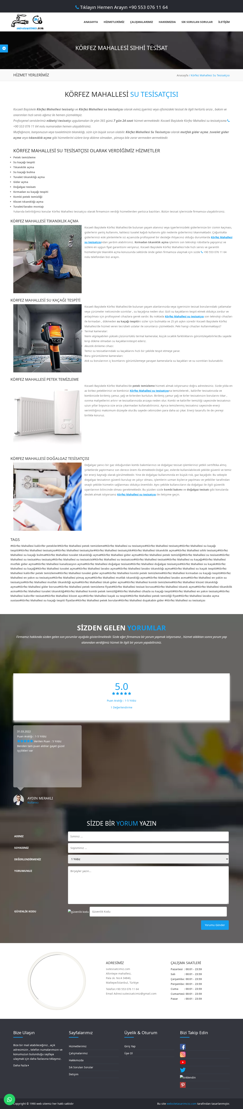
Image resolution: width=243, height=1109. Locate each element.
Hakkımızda (76, 1060)
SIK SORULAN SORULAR (197, 22)
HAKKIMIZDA (167, 22)
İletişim (73, 1074)
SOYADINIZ (21, 848)
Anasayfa (182, 75)
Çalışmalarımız (78, 1053)
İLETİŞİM (224, 22)
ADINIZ (19, 836)
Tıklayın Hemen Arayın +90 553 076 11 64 (123, 7)
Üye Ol (128, 1053)
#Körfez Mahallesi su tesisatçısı (185, 600)
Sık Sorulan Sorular (81, 1067)
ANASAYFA (91, 22)
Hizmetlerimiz (78, 1046)
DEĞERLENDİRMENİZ (27, 859)
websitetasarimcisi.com (181, 1103)
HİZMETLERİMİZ (114, 22)
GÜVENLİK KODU (25, 911)
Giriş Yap (130, 1046)
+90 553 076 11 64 (214, 252)
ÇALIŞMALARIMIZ (141, 22)
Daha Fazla (20, 1065)
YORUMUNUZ (23, 871)
